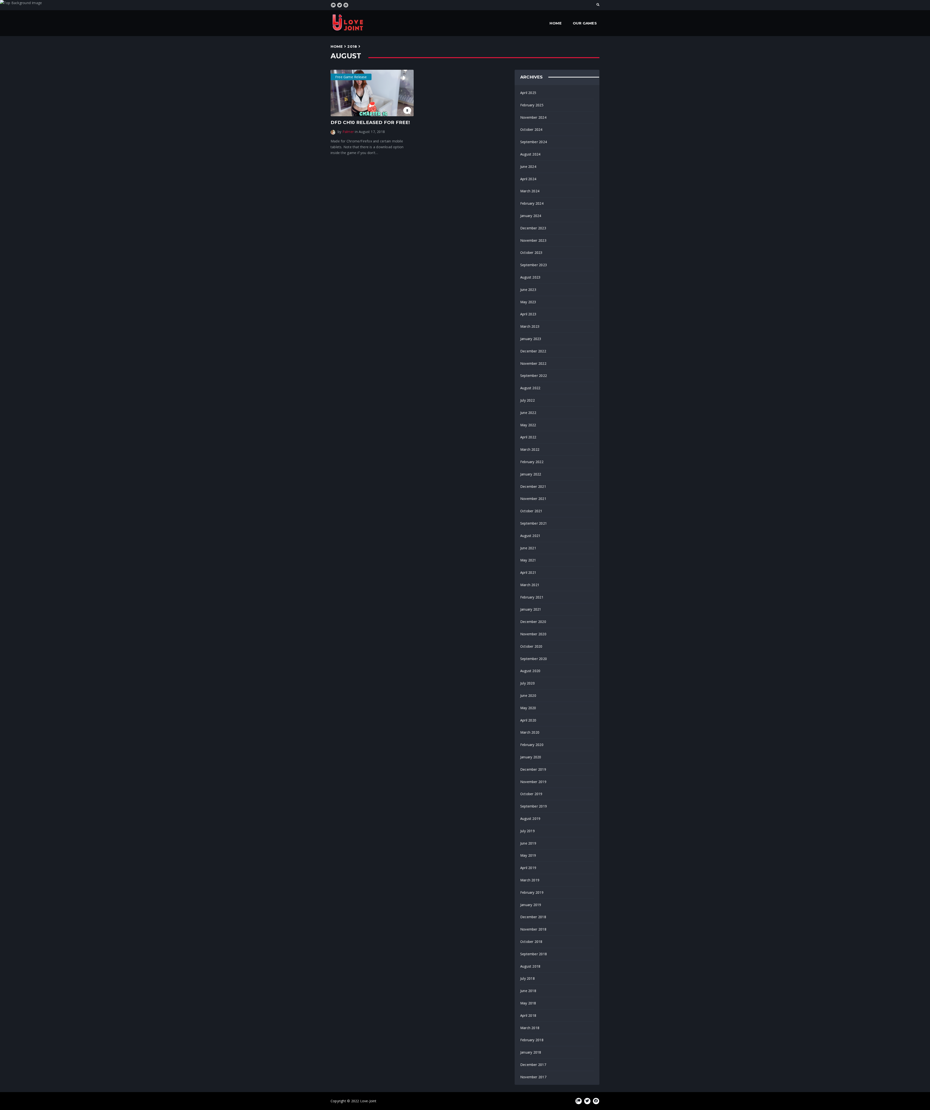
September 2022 (533, 375)
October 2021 (531, 511)
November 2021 (533, 498)
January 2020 (530, 757)
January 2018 (530, 1052)
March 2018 (529, 1027)
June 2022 (528, 412)
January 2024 (530, 215)
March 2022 (529, 449)
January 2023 (530, 338)
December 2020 (533, 621)
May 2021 (528, 560)
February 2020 (531, 744)
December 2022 (533, 351)
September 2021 (533, 523)
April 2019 (528, 867)
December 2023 (533, 228)
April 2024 (528, 179)
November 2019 (533, 781)
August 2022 (530, 388)
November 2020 (533, 634)
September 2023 (533, 265)
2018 (352, 46)
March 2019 (529, 880)
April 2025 (528, 92)
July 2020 (527, 683)
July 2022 (527, 400)
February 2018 (531, 1040)
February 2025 (531, 105)
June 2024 (528, 166)
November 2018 (533, 929)
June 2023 (528, 289)
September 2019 (533, 806)
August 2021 (530, 535)
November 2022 (533, 363)
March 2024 (529, 191)
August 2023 (530, 277)
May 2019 (528, 855)
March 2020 (529, 732)
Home (556, 23)
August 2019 (530, 818)
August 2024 (530, 154)
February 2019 (531, 892)
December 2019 (533, 769)
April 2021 (528, 572)
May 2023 (528, 302)
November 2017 (533, 1077)
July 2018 (527, 978)
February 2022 (531, 461)
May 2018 (528, 1003)
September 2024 (533, 142)
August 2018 (530, 966)
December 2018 (533, 917)
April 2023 (528, 314)
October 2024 (531, 129)
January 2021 (530, 609)
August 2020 (530, 670)
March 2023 (529, 326)
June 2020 (528, 695)
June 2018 (528, 990)
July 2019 (527, 831)
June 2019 (528, 843)
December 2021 (533, 486)
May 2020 (528, 708)
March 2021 (529, 584)
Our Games (585, 23)
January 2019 (530, 904)
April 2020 (528, 720)
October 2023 (531, 252)
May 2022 (528, 425)
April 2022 (528, 437)
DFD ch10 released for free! (370, 122)
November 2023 (533, 240)
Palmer (348, 131)
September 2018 (533, 954)
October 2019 (531, 794)
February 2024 (531, 203)
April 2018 (528, 1015)
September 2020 (533, 658)
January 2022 (530, 474)
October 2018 (531, 941)
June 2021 (528, 548)
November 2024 (533, 117)
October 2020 (531, 646)
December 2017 (533, 1064)
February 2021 (531, 597)
